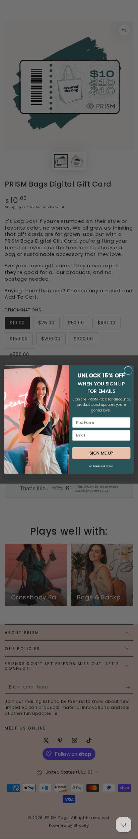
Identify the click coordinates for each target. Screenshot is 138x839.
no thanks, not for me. (101, 466)
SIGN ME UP (101, 453)
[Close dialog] (128, 370)
